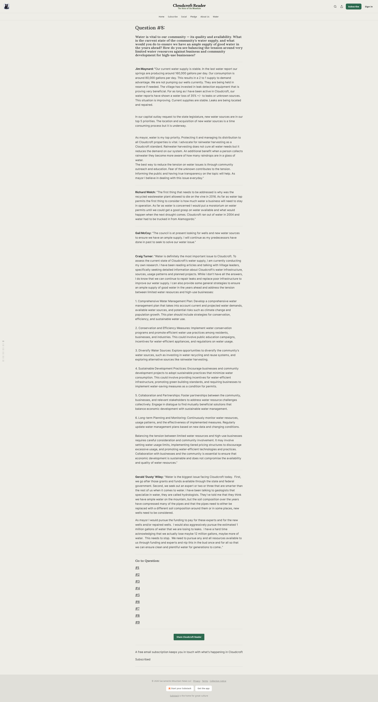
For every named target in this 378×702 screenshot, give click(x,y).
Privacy (196, 681)
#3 (137, 581)
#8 (137, 615)
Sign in (369, 6)
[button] (161, 16)
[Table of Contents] (3, 351)
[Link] (131, 46)
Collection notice (218, 681)
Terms (205, 681)
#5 (137, 595)
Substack (174, 695)
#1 (137, 568)
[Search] (335, 6)
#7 (137, 608)
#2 (137, 574)
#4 (137, 588)
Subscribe (353, 6)
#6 (137, 602)
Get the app (204, 688)
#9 (137, 622)
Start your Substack (181, 688)
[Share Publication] (342, 6)
